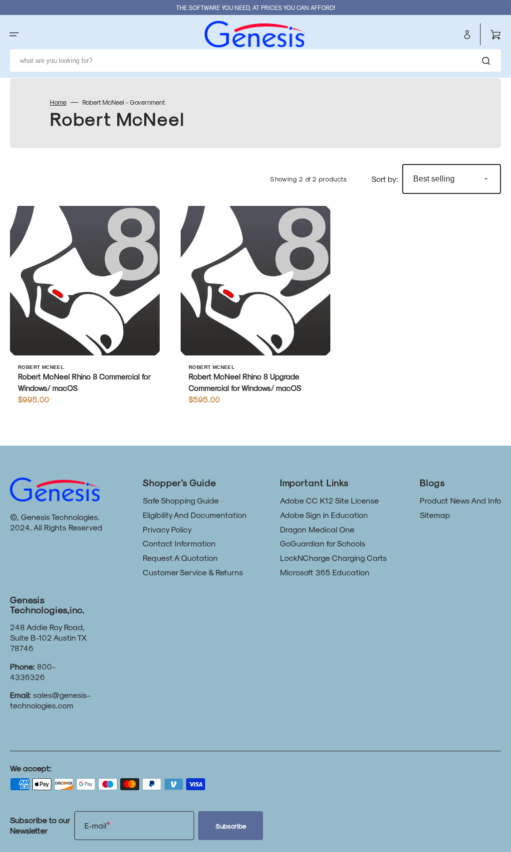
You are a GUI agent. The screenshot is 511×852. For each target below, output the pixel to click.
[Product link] (85, 310)
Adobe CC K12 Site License (329, 500)
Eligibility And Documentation (195, 514)
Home (58, 102)
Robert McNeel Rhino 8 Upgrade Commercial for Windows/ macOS (245, 382)
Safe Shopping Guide (181, 500)
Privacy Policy (167, 529)
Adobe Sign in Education (324, 514)
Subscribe (231, 826)
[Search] (488, 61)
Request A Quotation (180, 557)
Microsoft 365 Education (324, 572)
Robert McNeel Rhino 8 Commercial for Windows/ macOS (84, 382)
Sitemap (435, 514)
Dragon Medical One (317, 529)
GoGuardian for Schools (322, 543)
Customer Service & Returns (193, 572)
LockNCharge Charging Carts (333, 557)
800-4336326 (32, 672)
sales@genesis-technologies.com (50, 700)
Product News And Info (460, 500)
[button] (14, 34)
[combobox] (255, 61)
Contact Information (179, 543)
